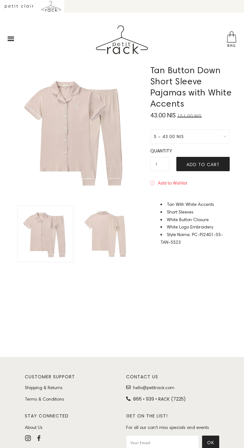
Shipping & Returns (44, 387)
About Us (34, 427)
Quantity (159, 151)
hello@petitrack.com (153, 387)
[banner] (122, 39)
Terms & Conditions (44, 399)
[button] (168, 183)
